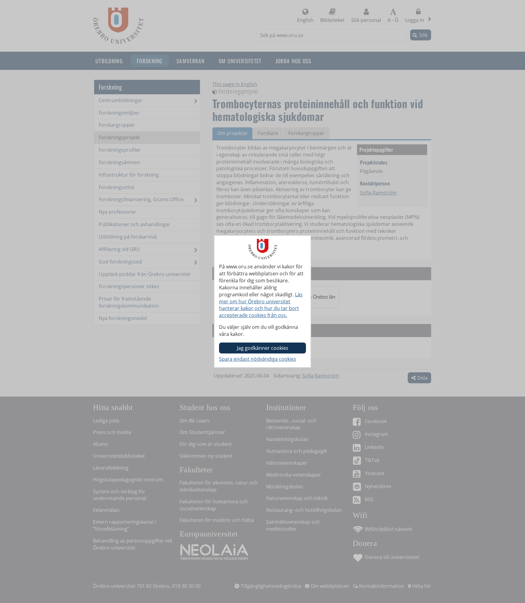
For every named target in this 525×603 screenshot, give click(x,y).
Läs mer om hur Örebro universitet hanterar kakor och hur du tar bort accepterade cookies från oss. (261, 305)
